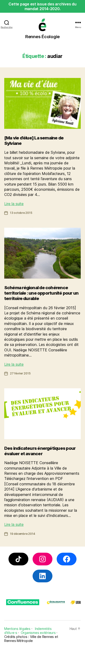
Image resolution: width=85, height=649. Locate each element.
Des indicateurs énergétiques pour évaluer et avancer (40, 451)
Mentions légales (17, 629)
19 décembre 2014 (22, 533)
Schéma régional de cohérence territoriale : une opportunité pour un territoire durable (41, 293)
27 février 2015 (20, 373)
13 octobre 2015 (21, 213)
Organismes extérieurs (38, 633)
